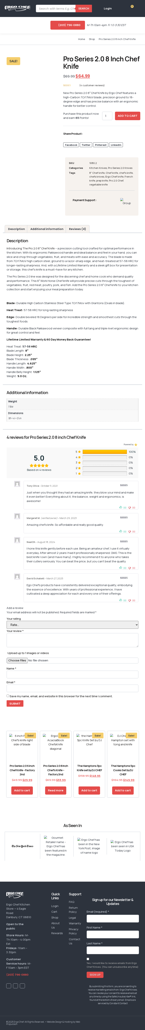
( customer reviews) (92, 85)
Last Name (95, 943)
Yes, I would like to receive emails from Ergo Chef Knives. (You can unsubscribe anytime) (112, 964)
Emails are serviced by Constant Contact (117, 1001)
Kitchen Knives (98, 168)
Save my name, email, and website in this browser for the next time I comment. (61, 696)
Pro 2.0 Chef (116, 180)
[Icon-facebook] (8, 985)
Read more (55, 790)
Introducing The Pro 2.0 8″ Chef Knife (31, 248)
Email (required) (98, 912)
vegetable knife (98, 184)
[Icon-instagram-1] (22, 985)
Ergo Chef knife (114, 176)
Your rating (14, 619)
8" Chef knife (97, 172)
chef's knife (126, 172)
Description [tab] (16, 229)
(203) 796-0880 (17, 975)
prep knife (102, 180)
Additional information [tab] (46, 229)
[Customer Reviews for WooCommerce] (135, 444)
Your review (15, 631)
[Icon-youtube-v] (15, 985)
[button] (6, 25)
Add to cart (127, 116)
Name (11, 668)
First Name (94, 927)
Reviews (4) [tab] (77, 229)
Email (11, 682)
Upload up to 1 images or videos (28, 653)
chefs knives (96, 176)
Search (83, 8)
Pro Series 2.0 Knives (120, 168)
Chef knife (112, 172)
